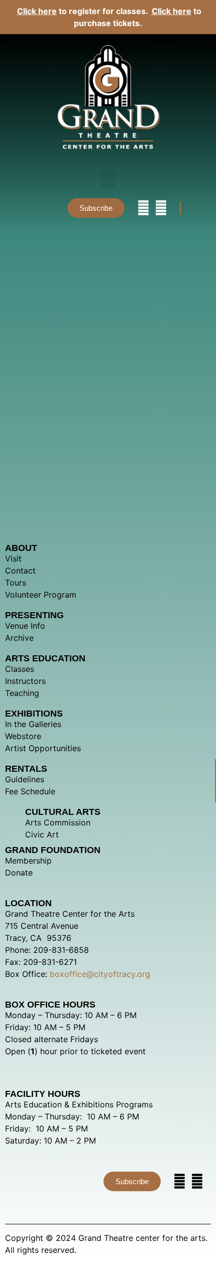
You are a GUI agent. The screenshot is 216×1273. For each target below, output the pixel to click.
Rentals (26, 769)
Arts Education (45, 658)
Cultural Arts (62, 812)
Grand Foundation (52, 850)
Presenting (34, 615)
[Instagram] (143, 208)
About (21, 548)
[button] (108, 180)
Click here (37, 11)
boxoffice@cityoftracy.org (100, 974)
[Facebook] (161, 208)
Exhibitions (34, 714)
